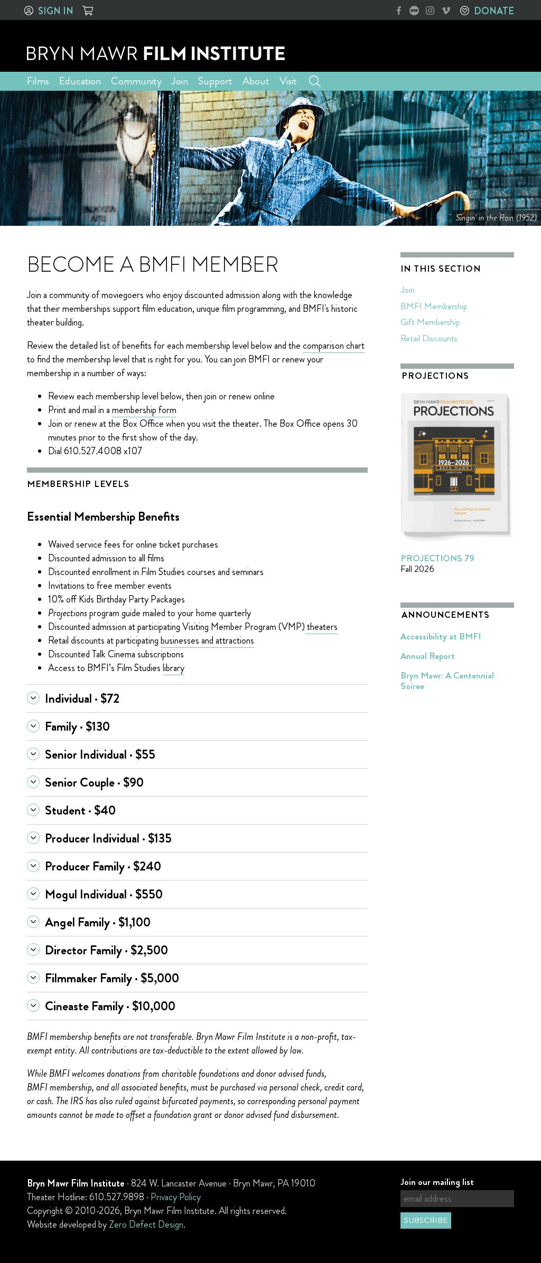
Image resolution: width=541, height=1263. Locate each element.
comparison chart (334, 345)
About (255, 81)
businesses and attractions (207, 640)
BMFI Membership (434, 306)
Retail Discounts (429, 338)
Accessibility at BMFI (440, 636)
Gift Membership (430, 321)
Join (180, 81)
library (173, 668)
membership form (144, 410)
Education (80, 81)
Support (215, 81)
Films (38, 81)
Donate (494, 11)
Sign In (55, 11)
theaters (322, 627)
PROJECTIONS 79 (437, 558)
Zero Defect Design (146, 1224)
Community (136, 81)
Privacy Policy (176, 1197)
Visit (288, 81)
